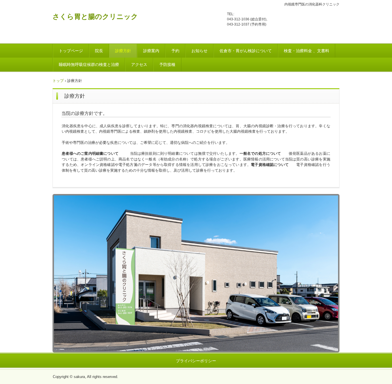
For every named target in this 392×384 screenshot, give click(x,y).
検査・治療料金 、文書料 (306, 50)
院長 (99, 50)
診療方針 (123, 50)
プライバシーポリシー (196, 361)
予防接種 (167, 64)
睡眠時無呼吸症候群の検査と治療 (89, 64)
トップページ (71, 50)
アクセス (139, 64)
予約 (175, 50)
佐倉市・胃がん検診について (246, 50)
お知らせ (199, 50)
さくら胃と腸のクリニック (95, 16)
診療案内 (151, 50)
